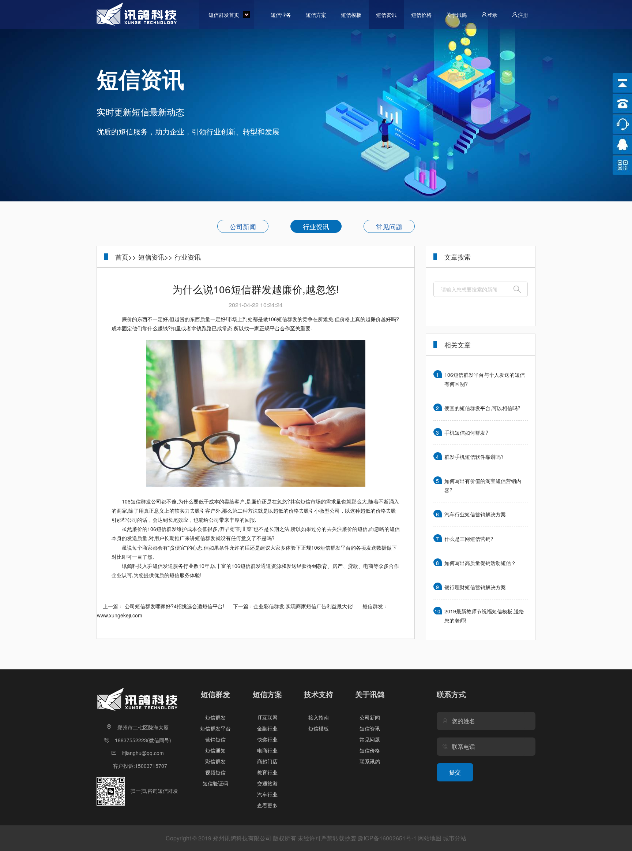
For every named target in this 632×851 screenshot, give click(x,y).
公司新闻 (243, 226)
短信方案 (316, 14)
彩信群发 (215, 761)
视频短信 (215, 772)
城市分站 (454, 838)
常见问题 (389, 226)
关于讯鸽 (456, 14)
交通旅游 (267, 783)
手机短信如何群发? (466, 432)
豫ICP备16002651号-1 (387, 838)
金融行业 (267, 728)
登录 (492, 14)
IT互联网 (267, 717)
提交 (455, 772)
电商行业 (267, 750)
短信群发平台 (215, 728)
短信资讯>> (155, 256)
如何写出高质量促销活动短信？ (480, 562)
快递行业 (267, 739)
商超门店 (267, 761)
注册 (523, 14)
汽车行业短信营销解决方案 (475, 514)
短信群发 (215, 717)
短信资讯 (386, 14)
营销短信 (215, 739)
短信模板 (351, 14)
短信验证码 (215, 783)
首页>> (125, 256)
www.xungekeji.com (119, 615)
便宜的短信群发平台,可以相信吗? (482, 408)
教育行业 (267, 772)
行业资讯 (316, 226)
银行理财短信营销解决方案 (475, 587)
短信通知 (215, 750)
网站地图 (429, 838)
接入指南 (318, 717)
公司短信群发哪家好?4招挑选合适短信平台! (174, 606)
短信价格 (421, 14)
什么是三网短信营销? (468, 538)
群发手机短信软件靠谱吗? (474, 456)
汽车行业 (267, 794)
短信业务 (281, 14)
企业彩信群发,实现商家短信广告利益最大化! (303, 606)
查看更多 (267, 805)
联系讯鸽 (370, 761)
